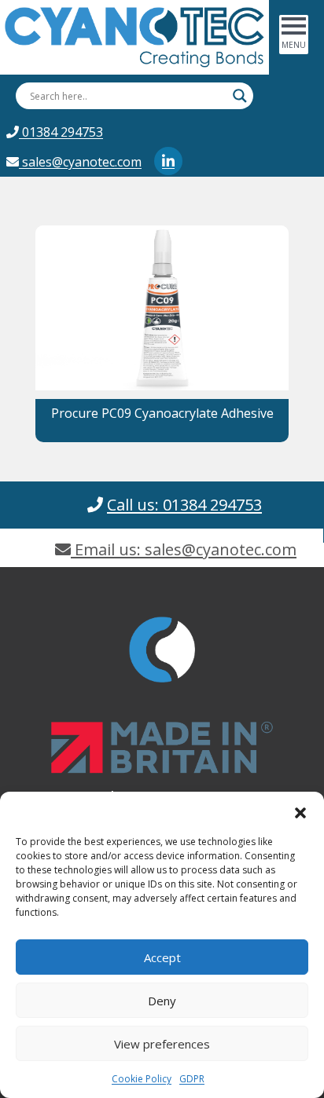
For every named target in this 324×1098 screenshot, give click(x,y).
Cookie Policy (141, 1078)
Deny (162, 1000)
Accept (162, 957)
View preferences (162, 1044)
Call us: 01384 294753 (184, 504)
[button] (300, 811)
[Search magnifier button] (240, 96)
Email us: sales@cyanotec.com (183, 549)
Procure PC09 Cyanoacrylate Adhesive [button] (162, 413)
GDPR (191, 1078)
